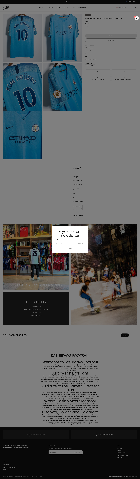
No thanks (70, 249)
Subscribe (80, 244)
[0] (137, 18)
